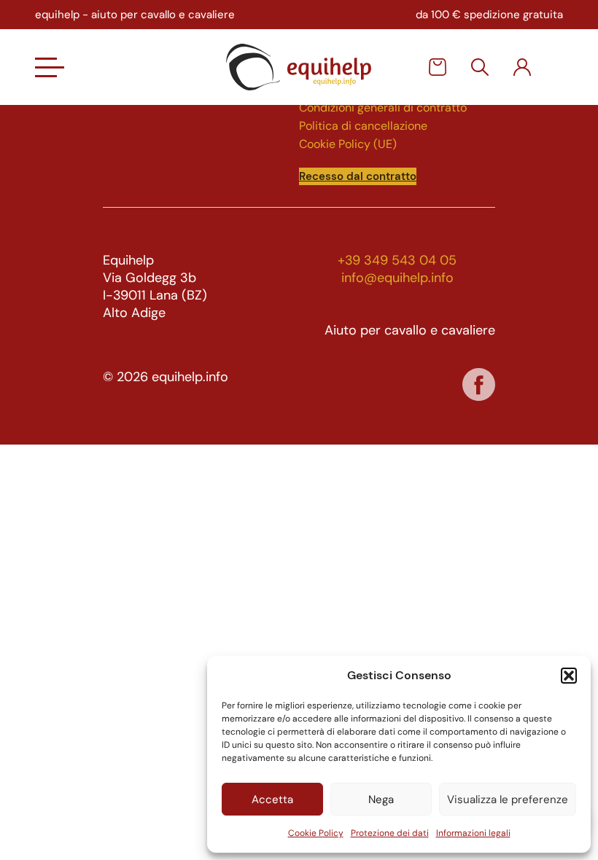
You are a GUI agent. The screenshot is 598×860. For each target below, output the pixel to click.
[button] (569, 675)
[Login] (522, 67)
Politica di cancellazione (363, 125)
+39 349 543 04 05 (397, 260)
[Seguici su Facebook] (478, 384)
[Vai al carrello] (437, 67)
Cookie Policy (315, 833)
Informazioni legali (473, 833)
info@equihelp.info (397, 277)
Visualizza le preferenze (507, 799)
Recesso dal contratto (357, 176)
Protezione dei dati (390, 833)
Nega (381, 799)
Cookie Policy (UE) (348, 144)
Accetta (272, 799)
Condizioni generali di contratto (383, 107)
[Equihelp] (299, 67)
